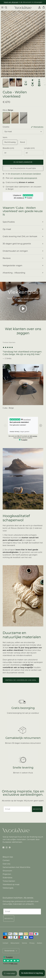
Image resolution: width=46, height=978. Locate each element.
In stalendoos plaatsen (23, 168)
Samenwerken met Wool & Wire (16, 867)
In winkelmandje (23, 162)
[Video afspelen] (23, 308)
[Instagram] (6, 847)
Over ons (6, 864)
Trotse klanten (9, 881)
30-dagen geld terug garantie (17, 243)
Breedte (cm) (8, 148)
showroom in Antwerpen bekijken (26, 174)
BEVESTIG (37, 809)
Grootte (6, 127)
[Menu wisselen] (2, 7)
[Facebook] (3, 847)
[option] (23, 44)
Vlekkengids (8, 888)
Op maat (8, 132)
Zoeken (39, 943)
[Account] (39, 7)
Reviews (7, 258)
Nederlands (9, 951)
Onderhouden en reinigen (15, 251)
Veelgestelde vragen (12, 265)
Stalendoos (7, 878)
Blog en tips (8, 857)
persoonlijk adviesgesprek (26, 2)
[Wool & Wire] (23, 7)
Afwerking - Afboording (14, 273)
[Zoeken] (7, 7)
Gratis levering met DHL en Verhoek (20, 236)
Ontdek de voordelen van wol (20, 680)
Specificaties (9, 222)
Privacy (31, 943)
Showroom (7, 871)
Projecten (7, 874)
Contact (6, 860)
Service (24, 943)
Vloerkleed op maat (11, 884)
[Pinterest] (9, 847)
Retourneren (15, 943)
